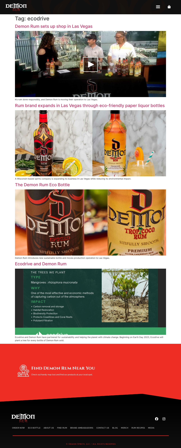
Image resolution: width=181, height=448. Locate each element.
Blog (115, 428)
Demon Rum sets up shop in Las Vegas (53, 26)
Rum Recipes (138, 428)
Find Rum (62, 428)
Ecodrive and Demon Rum (41, 263)
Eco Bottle (34, 428)
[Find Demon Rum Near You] (23, 371)
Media (151, 428)
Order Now (18, 428)
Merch (124, 428)
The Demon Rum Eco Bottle (42, 184)
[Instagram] (164, 419)
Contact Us (102, 428)
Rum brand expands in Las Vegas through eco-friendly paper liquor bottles (90, 105)
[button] (158, 6)
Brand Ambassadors (81, 428)
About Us (49, 428)
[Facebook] (156, 419)
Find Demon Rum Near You (63, 368)
